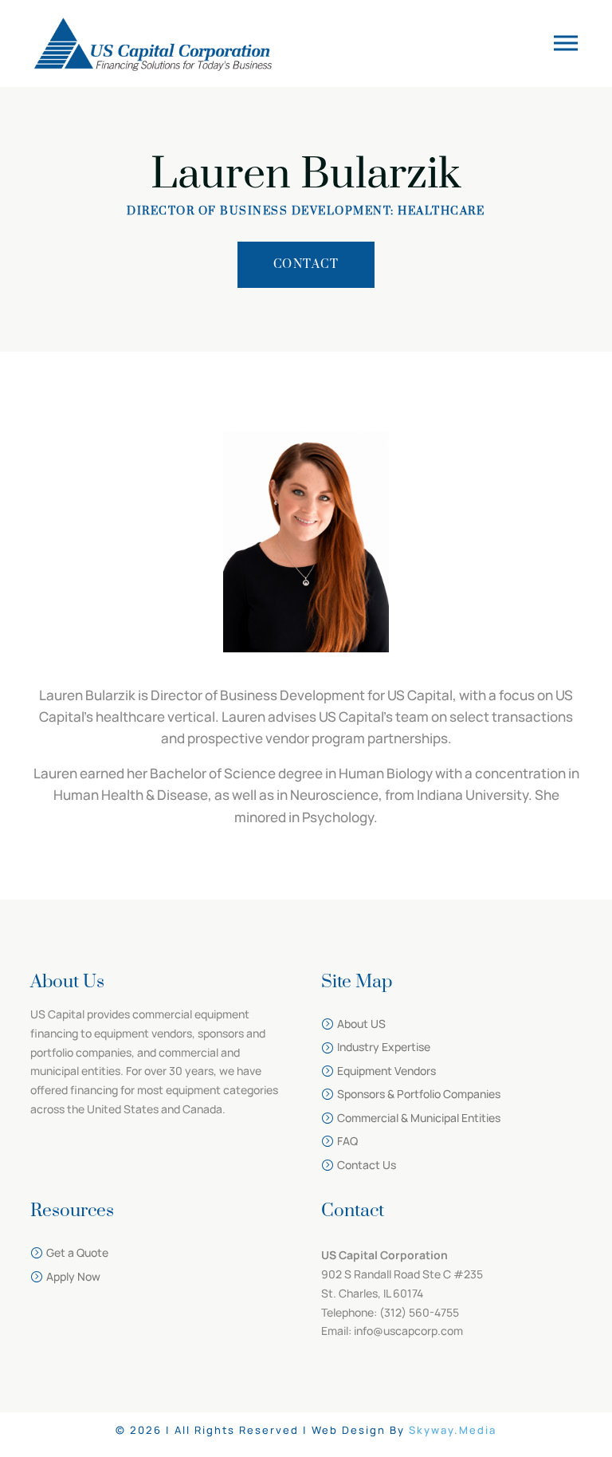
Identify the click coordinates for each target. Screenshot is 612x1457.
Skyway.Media (452, 1430)
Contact (306, 264)
